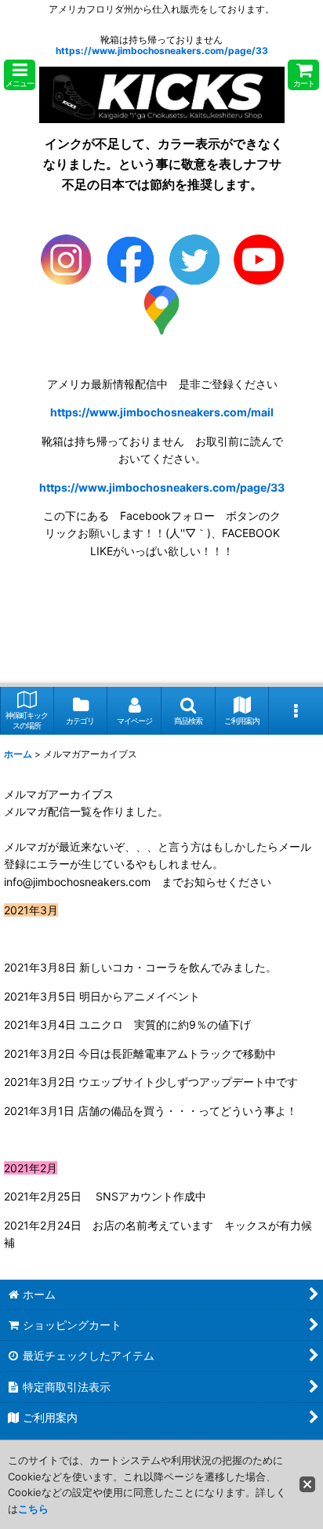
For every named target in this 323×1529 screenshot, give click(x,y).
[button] (19, 75)
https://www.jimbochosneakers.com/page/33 (162, 50)
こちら (33, 1508)
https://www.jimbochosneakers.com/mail (162, 412)
